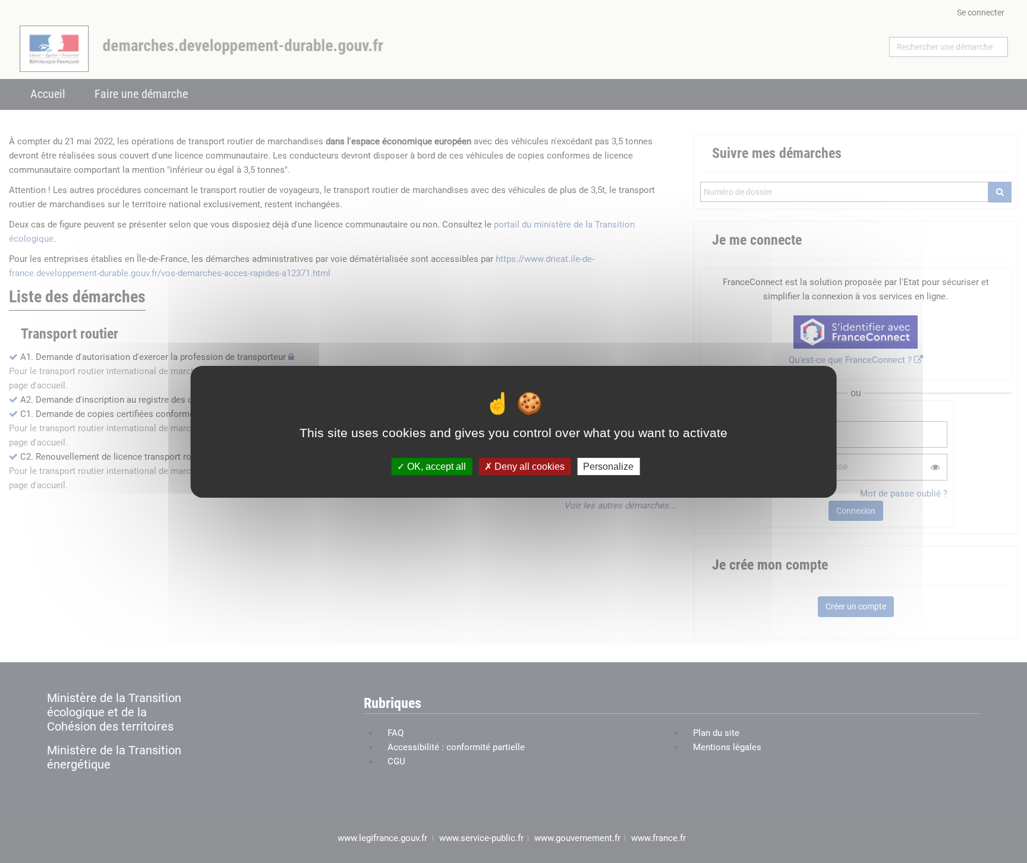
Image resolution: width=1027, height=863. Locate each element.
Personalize (608, 466)
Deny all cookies (528, 466)
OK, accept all (435, 466)
